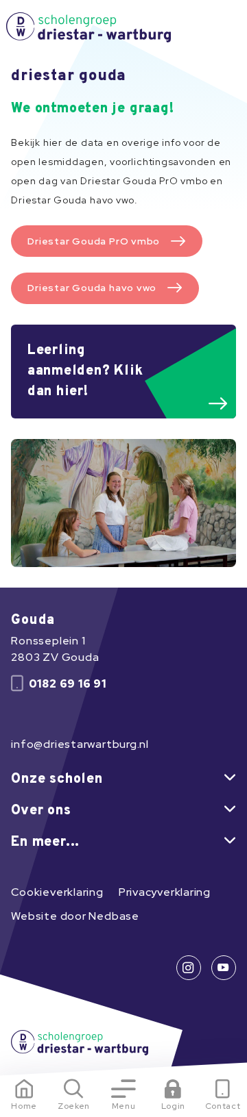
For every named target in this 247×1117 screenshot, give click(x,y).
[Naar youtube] (223, 967)
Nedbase (114, 916)
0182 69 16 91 (67, 684)
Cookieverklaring (57, 892)
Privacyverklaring (165, 892)
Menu (124, 1106)
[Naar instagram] (188, 967)
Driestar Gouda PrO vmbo (93, 241)
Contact (223, 1106)
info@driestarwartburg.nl (80, 744)
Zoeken (74, 1106)
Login (173, 1106)
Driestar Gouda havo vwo (91, 287)
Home (24, 1106)
